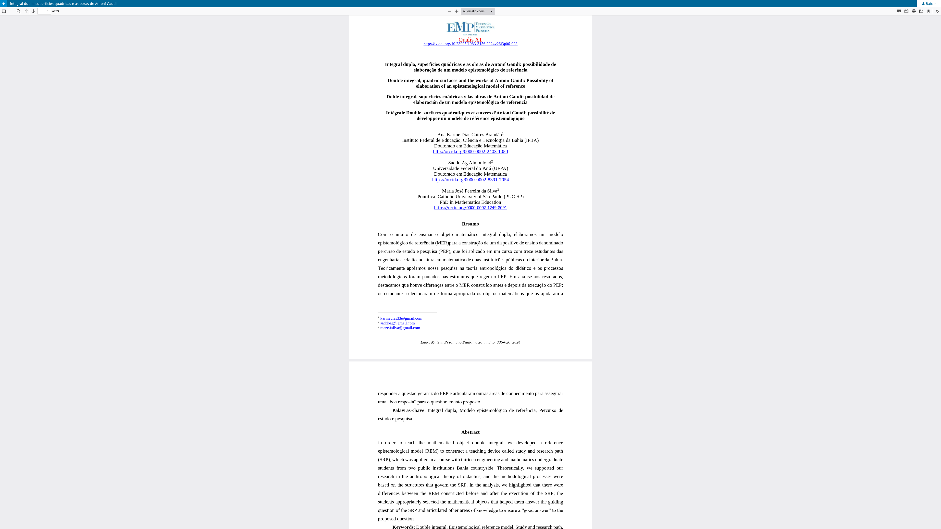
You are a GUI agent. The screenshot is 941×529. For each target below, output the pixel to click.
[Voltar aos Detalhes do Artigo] (3, 3)
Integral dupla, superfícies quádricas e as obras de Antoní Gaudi (63, 3)
